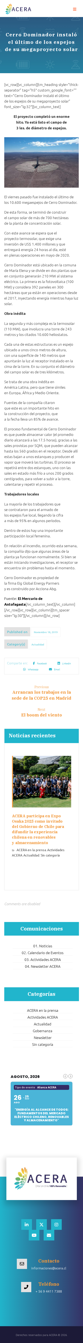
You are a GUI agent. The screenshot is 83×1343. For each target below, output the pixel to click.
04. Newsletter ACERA (42, 966)
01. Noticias (42, 945)
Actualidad (37, 644)
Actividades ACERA (42, 1017)
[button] (75, 9)
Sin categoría (50, 855)
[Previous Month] (65, 1076)
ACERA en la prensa (31, 850)
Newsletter (43, 1037)
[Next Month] (70, 1076)
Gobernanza (42, 1030)
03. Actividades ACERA (42, 959)
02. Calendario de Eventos (42, 952)
